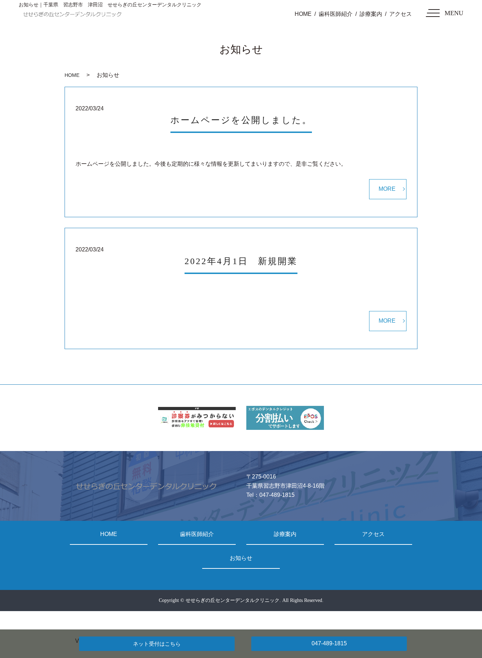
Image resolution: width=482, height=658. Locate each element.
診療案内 (371, 14)
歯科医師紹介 (336, 14)
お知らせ (241, 558)
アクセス (400, 14)
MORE (387, 189)
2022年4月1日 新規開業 (241, 261)
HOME (303, 14)
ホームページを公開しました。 (241, 120)
